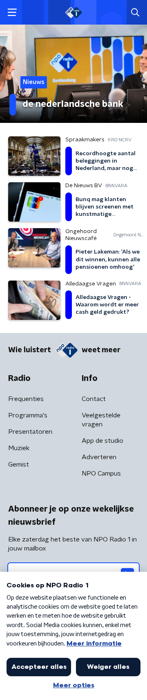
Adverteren (99, 457)
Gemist (18, 464)
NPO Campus (101, 473)
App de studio (102, 440)
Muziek (18, 448)
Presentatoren (30, 431)
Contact (94, 399)
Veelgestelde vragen (101, 420)
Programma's (27, 415)
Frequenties (26, 399)
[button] (12, 12)
